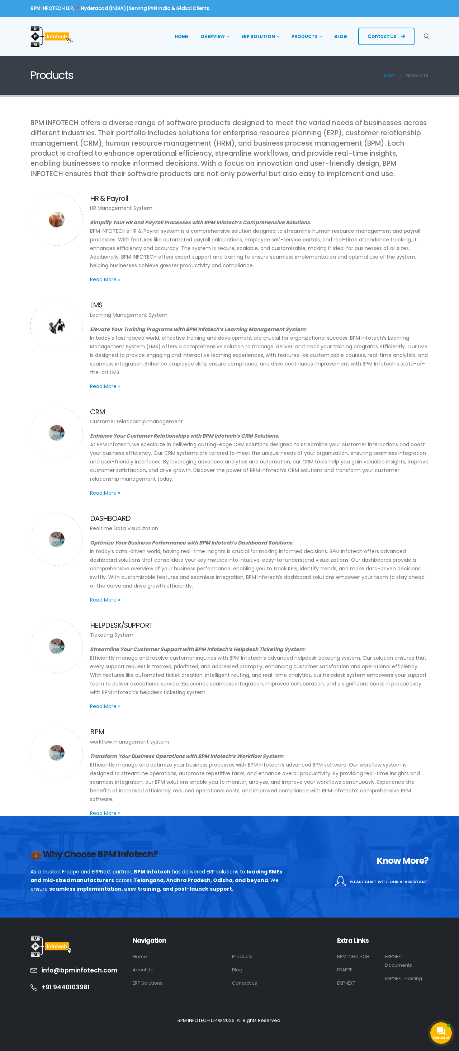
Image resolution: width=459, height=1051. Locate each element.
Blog (340, 36)
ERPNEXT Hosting (403, 978)
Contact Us (383, 36)
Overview (212, 36)
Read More (105, 279)
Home (182, 36)
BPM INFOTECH (353, 956)
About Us (143, 970)
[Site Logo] (52, 36)
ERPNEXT (346, 983)
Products (305, 36)
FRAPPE (344, 970)
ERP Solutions (147, 983)
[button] (426, 36)
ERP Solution (258, 36)
